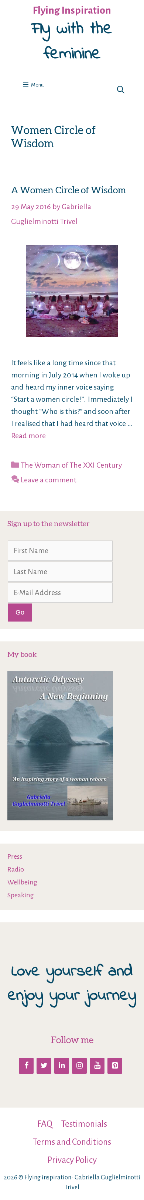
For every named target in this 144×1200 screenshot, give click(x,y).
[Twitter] (44, 1066)
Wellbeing (22, 882)
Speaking (20, 895)
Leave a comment (48, 480)
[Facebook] (26, 1066)
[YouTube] (97, 1066)
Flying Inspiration (72, 10)
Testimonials (84, 1124)
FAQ (44, 1124)
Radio (15, 869)
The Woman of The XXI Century (71, 465)
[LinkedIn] (61, 1066)
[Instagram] (79, 1066)
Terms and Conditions (72, 1142)
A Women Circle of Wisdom (68, 190)
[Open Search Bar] (120, 90)
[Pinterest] (114, 1066)
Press (14, 856)
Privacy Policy (72, 1160)
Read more (28, 436)
